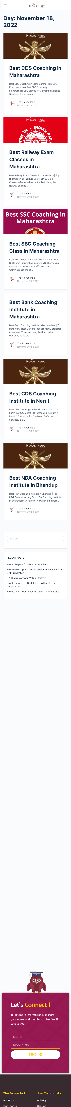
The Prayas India (26, 102)
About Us (9, 1100)
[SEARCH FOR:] (35, 538)
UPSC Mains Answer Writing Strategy (26, 578)
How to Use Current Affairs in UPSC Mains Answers (33, 591)
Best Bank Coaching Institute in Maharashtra (33, 309)
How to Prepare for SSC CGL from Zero (27, 564)
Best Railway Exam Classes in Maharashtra (31, 159)
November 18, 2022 (28, 105)
